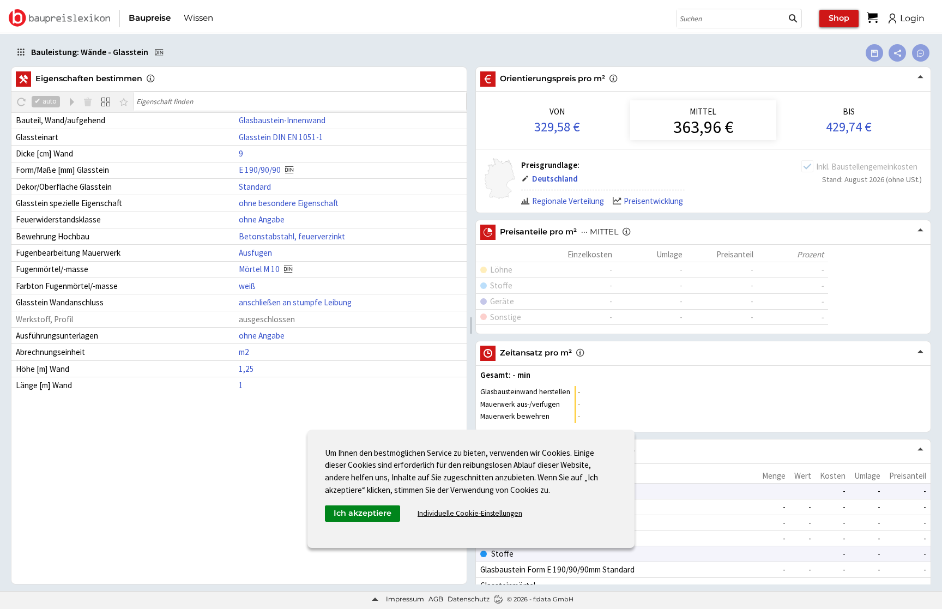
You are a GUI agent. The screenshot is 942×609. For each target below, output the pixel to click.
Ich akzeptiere (362, 513)
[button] (793, 18)
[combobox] (731, 18)
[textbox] (300, 101)
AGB (435, 599)
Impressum (405, 599)
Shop (839, 18)
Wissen (198, 18)
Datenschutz (469, 599)
